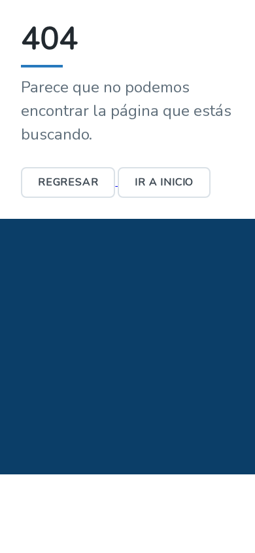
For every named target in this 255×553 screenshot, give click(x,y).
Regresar (68, 182)
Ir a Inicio (164, 182)
